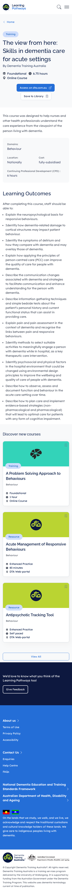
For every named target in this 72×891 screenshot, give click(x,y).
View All (36, 656)
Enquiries (8, 759)
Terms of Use (11, 727)
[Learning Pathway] (18, 7)
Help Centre (10, 765)
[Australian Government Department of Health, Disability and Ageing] (49, 857)
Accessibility (10, 740)
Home (10, 22)
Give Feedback (15, 689)
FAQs (6, 771)
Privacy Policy (11, 733)
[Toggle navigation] (66, 7)
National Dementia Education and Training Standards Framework (34, 787)
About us (10, 720)
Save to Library (34, 96)
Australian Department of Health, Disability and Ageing (34, 798)
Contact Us (11, 752)
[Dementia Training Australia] (15, 857)
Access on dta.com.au (33, 87)
